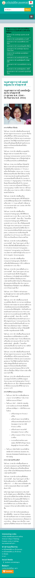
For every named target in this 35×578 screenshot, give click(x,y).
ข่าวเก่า (4, 556)
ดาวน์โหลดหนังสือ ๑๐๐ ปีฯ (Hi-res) (11, 551)
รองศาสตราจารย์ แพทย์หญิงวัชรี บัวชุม (17, 57)
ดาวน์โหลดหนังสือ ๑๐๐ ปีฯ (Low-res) (12, 549)
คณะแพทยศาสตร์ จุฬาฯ (8, 543)
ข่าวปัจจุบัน (5, 554)
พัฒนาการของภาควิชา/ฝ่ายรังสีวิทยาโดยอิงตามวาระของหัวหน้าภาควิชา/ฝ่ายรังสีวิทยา (18, 30)
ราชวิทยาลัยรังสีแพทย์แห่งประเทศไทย (12, 536)
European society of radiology (10, 541)
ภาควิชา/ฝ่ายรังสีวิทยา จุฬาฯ (10, 568)
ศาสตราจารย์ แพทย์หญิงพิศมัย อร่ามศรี (18, 39)
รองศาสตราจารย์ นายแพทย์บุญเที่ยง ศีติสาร (19, 46)
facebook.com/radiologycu (12, 562)
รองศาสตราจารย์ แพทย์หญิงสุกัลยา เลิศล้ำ (18, 69)
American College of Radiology (10, 539)
